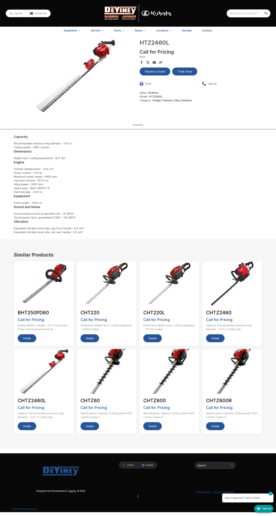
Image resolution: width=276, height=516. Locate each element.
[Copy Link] (161, 62)
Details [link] (27, 338)
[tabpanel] (75, 76)
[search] (266, 13)
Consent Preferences (24, 509)
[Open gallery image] (75, 75)
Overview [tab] (138, 124)
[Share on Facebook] (141, 62)
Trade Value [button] (184, 71)
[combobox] (248, 13)
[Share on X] (148, 62)
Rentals (187, 30)
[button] (16, 13)
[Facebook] (138, 496)
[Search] (232, 465)
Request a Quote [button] (155, 71)
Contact (207, 30)
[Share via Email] (154, 62)
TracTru (72, 491)
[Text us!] (264, 509)
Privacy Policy (203, 492)
